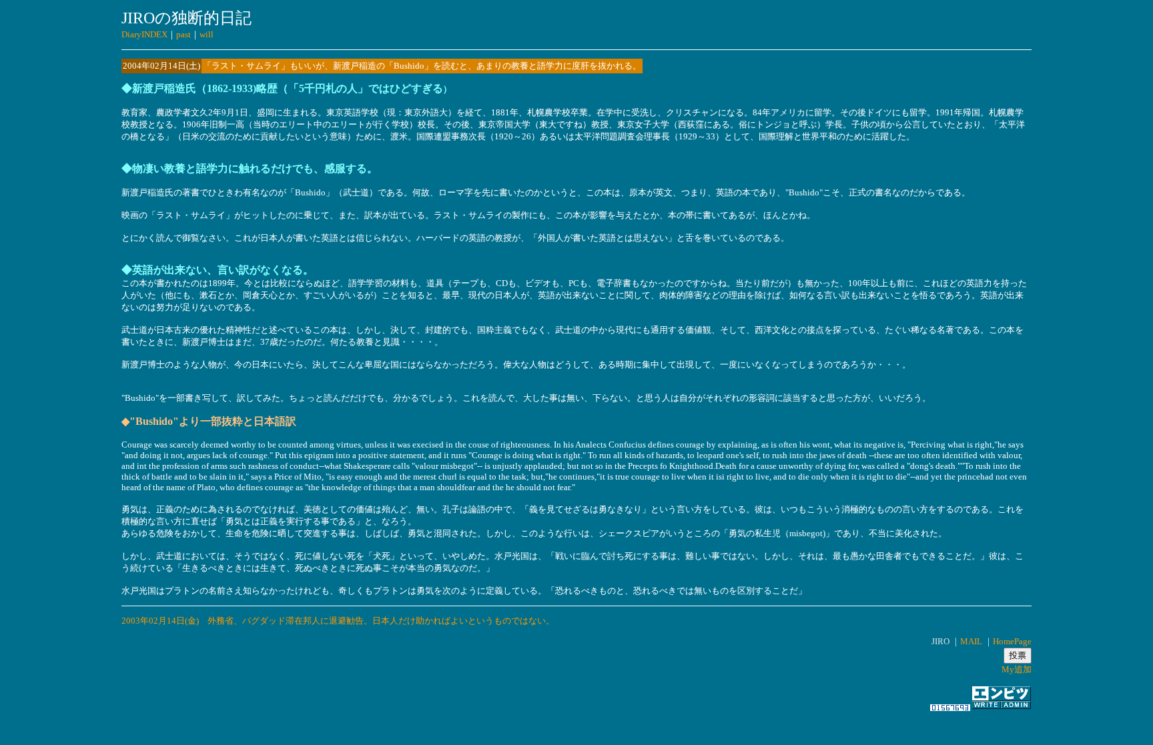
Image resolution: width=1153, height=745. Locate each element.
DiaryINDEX (144, 34)
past (183, 34)
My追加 (1017, 669)
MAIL (971, 641)
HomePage (1012, 641)
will (207, 34)
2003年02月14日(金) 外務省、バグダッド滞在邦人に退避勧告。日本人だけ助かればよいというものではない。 (337, 621)
